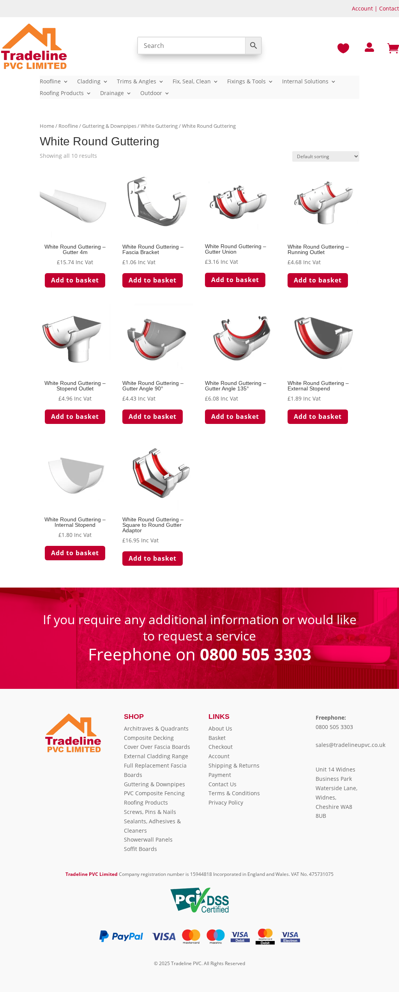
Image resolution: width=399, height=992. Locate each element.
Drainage (112, 93)
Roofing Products (62, 93)
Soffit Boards (140, 849)
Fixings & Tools (246, 82)
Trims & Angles (136, 82)
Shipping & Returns (234, 765)
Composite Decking (149, 737)
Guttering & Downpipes (109, 125)
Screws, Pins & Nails (150, 811)
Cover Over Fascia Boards (157, 746)
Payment (219, 774)
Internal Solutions (305, 82)
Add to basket (75, 280)
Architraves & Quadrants (156, 728)
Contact (389, 8)
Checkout (220, 746)
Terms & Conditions (234, 793)
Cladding (89, 82)
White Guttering (159, 125)
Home (47, 125)
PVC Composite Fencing (154, 793)
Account (362, 8)
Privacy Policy (225, 802)
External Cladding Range (156, 756)
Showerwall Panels (148, 839)
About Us (220, 728)
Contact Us (222, 784)
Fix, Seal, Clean (192, 82)
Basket (217, 737)
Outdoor (151, 93)
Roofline (50, 82)
